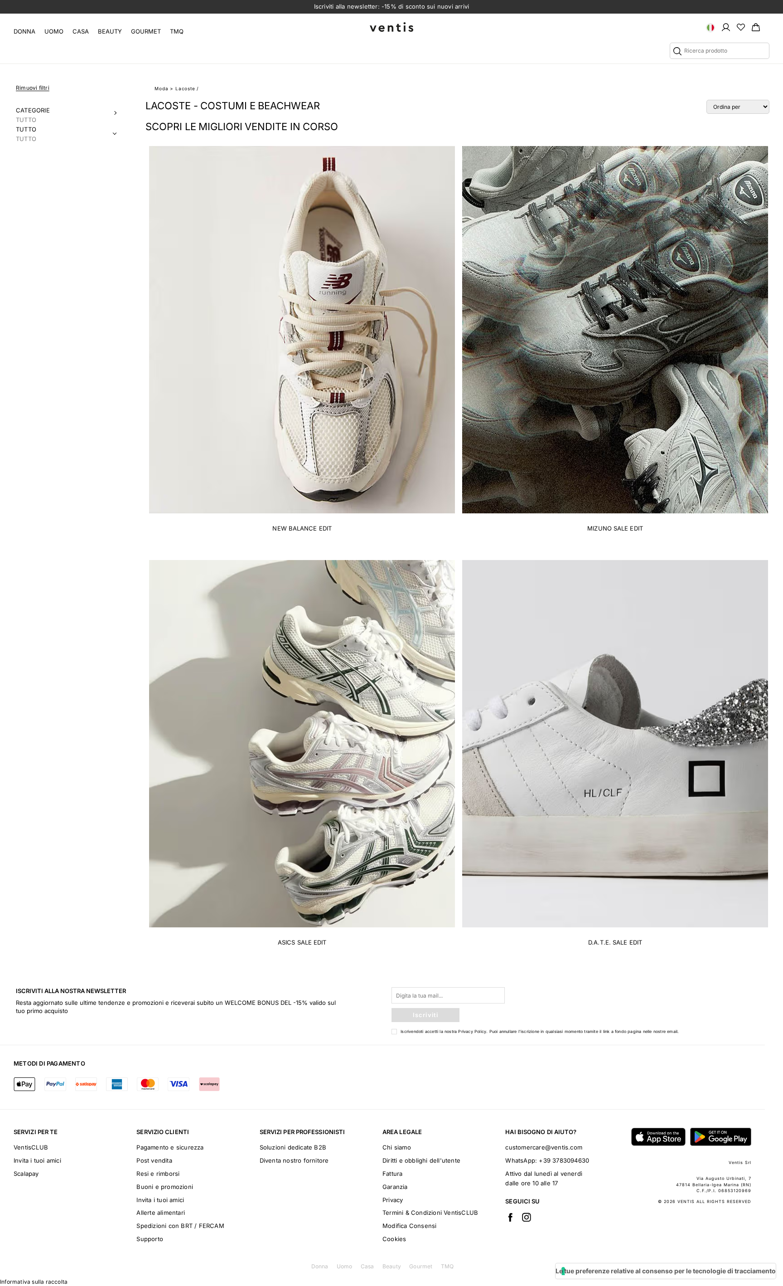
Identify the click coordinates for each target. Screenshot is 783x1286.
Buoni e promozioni (164, 1186)
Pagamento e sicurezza (169, 1147)
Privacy (392, 1199)
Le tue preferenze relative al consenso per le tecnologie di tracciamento (666, 1271)
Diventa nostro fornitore (294, 1160)
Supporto (149, 1238)
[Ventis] (391, 27)
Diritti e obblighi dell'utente (421, 1160)
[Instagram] (527, 1217)
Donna (24, 31)
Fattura (392, 1173)
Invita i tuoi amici (37, 1160)
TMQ (177, 31)
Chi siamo (396, 1147)
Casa (80, 31)
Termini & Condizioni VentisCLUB (430, 1212)
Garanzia (395, 1186)
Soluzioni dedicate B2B (293, 1147)
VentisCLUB (31, 1147)
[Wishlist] (741, 26)
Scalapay (26, 1173)
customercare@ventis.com (543, 1147)
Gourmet (146, 31)
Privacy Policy (472, 1031)
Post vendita (154, 1160)
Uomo (53, 31)
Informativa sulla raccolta (34, 1281)
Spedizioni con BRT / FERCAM (180, 1225)
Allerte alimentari (160, 1212)
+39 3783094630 (564, 1160)
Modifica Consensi (409, 1225)
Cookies (394, 1238)
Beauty (110, 31)
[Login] (726, 26)
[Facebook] (510, 1217)
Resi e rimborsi (157, 1173)
